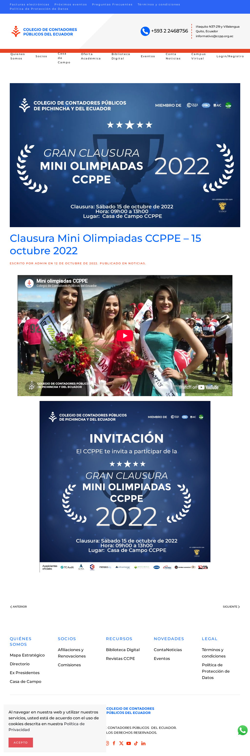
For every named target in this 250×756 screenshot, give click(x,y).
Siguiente (230, 606)
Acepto (21, 742)
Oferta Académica (91, 56)
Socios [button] (41, 56)
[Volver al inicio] (44, 31)
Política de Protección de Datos (39, 9)
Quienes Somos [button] (17, 56)
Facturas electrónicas (30, 4)
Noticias (136, 263)
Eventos (148, 56)
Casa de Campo (64, 58)
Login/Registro (230, 56)
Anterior (20, 606)
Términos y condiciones (159, 4)
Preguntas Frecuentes (112, 4)
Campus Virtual (198, 56)
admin (41, 263)
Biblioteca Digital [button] (121, 56)
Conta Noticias (173, 56)
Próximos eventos (70, 4)
